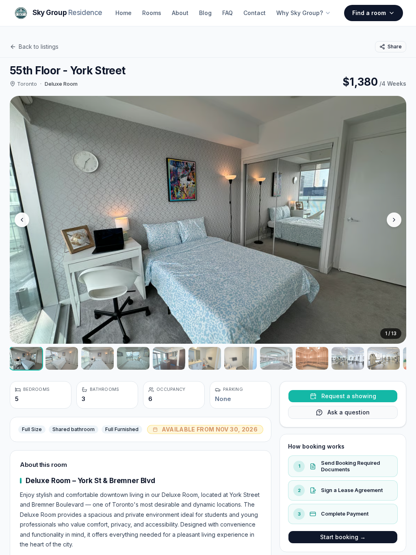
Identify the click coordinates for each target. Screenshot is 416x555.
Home (123, 12)
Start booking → (343, 536)
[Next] (394, 219)
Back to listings (38, 46)
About (180, 12)
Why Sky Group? (299, 12)
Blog (205, 12)
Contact (254, 12)
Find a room (369, 12)
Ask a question (348, 412)
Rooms (151, 12)
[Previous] (22, 219)
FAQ (227, 12)
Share (395, 46)
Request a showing (348, 395)
